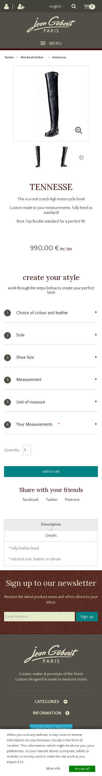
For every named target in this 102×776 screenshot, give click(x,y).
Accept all (82, 769)
